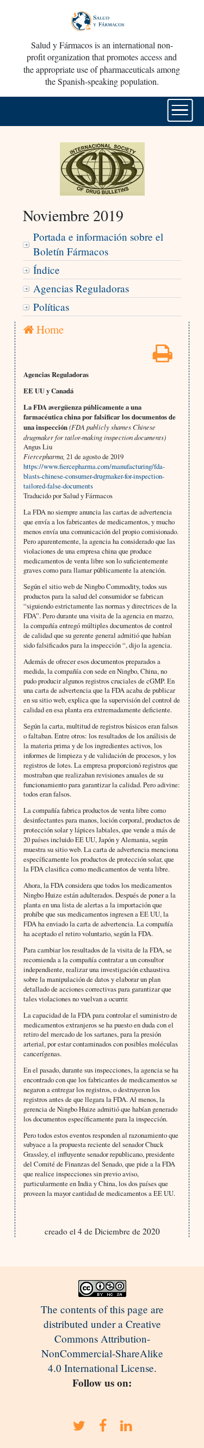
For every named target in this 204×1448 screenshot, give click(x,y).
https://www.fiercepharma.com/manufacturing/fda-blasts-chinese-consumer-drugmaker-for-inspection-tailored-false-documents (94, 476)
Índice (46, 270)
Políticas (51, 307)
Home (49, 329)
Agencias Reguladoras (81, 288)
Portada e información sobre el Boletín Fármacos (98, 244)
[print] (162, 356)
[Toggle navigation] (180, 110)
